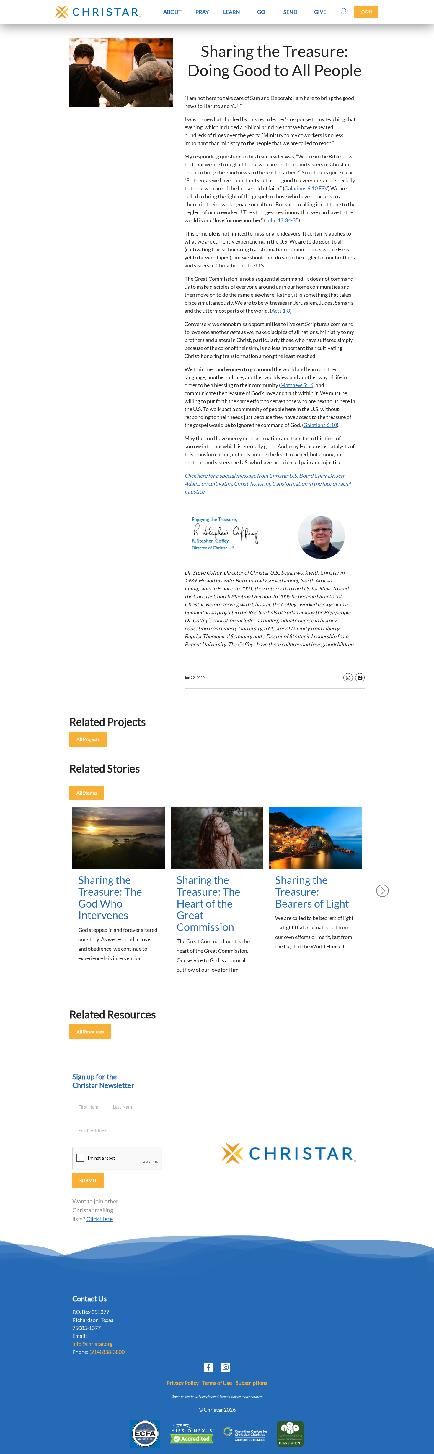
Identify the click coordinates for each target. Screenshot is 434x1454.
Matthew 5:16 (296, 385)
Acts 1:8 (280, 310)
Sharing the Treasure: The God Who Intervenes (110, 897)
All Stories (86, 793)
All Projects (88, 739)
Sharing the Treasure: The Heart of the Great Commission (208, 903)
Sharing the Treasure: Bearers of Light (312, 891)
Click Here (99, 1218)
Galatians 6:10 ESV (306, 188)
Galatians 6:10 (320, 425)
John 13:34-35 (281, 220)
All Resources (90, 1031)
